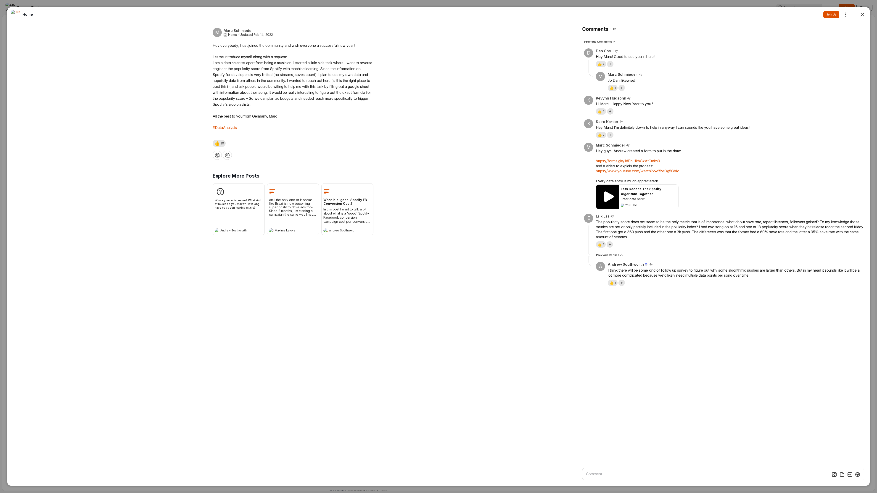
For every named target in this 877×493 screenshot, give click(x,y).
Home (232, 35)
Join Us (831, 14)
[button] (219, 143)
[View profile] (217, 230)
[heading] (234, 231)
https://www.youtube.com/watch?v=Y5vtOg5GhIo (637, 171)
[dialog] (438, 246)
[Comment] (227, 155)
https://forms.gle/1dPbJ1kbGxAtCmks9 (628, 161)
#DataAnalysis (225, 127)
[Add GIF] (849, 474)
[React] (217, 155)
